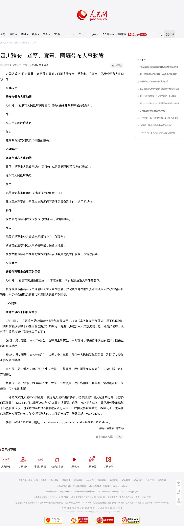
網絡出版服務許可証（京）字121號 (108, 503)
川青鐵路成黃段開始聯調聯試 (153, 111)
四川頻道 (14, 43)
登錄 (171, 34)
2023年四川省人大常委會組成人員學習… (159, 133)
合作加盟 (90, 480)
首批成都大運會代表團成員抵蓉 (154, 81)
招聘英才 (66, 480)
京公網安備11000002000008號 (155, 503)
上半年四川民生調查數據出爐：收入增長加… (160, 118)
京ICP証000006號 (133, 503)
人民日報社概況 (25, 480)
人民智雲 (91, 466)
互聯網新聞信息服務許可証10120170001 (51, 497)
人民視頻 (74, 466)
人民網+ (23, 466)
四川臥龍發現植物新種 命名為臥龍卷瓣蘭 (158, 74)
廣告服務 (78, 480)
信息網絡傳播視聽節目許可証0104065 (32, 503)
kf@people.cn (66, 491)
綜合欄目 (25, 43)
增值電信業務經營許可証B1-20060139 (88, 497)
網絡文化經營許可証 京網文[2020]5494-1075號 (70, 503)
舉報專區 (121, 34)
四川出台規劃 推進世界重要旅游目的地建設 (159, 103)
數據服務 (114, 480)
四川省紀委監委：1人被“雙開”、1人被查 (158, 96)
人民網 (3, 43)
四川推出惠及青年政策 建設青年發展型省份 (159, 89)
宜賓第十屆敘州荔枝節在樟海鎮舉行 (156, 125)
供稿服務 (102, 480)
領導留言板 (57, 466)
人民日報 (5, 466)
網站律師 (138, 480)
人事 (34, 43)
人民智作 (108, 466)
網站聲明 (126, 480)
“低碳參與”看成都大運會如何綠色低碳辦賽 (159, 67)
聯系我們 (162, 480)
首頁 (2, 34)
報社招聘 (54, 480)
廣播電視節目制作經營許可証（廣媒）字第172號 (129, 497)
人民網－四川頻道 (39, 65)
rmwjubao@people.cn (131, 491)
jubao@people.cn (120, 486)
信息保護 (150, 480)
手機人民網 (40, 466)
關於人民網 (41, 480)
